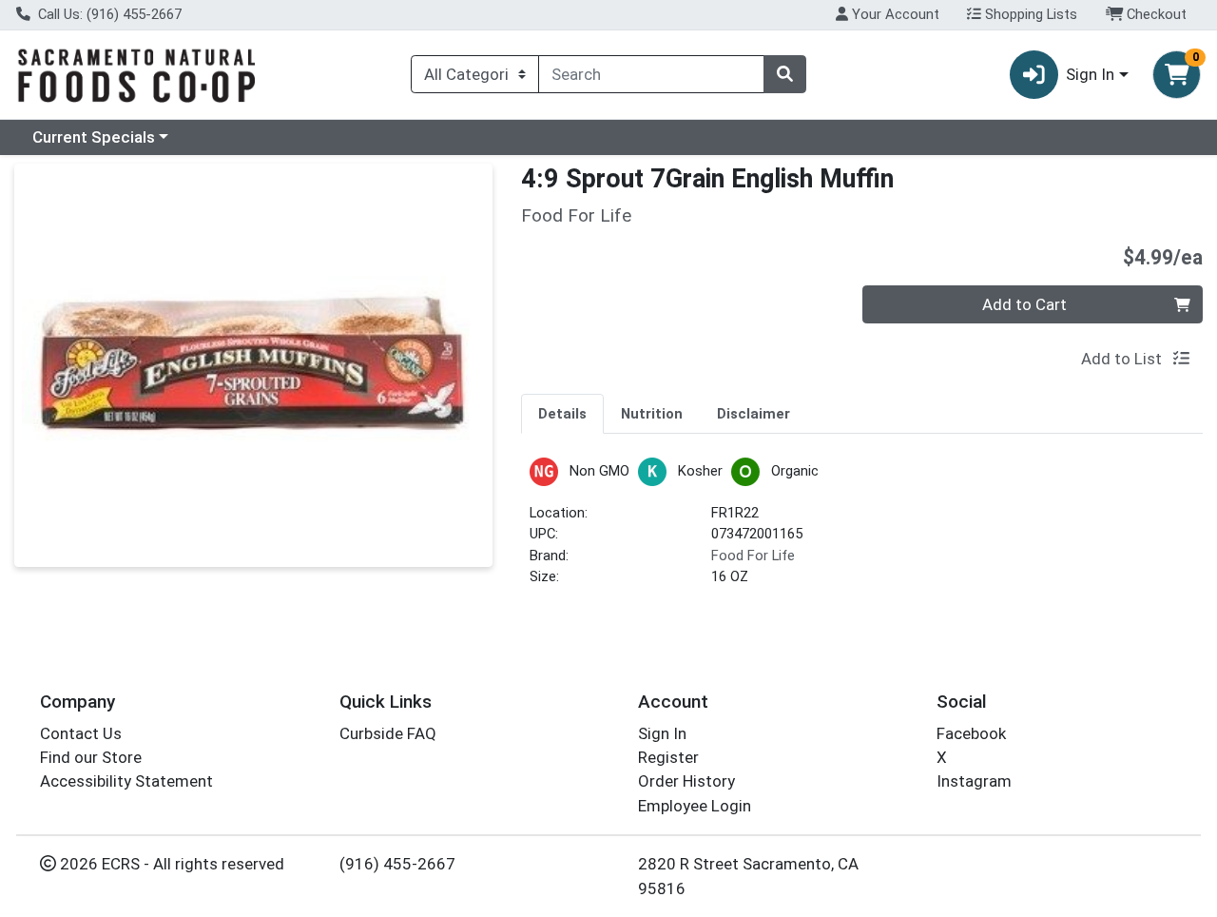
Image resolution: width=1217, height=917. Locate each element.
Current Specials (93, 136)
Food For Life (753, 555)
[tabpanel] (862, 530)
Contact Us (81, 733)
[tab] (562, 413)
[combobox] (651, 74)
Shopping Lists (1029, 14)
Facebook (971, 733)
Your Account (893, 14)
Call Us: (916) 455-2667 (108, 14)
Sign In (662, 733)
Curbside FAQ (387, 733)
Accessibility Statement (126, 780)
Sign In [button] (1090, 74)
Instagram (974, 780)
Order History (686, 780)
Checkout (1155, 14)
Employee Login (694, 805)
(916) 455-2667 (397, 863)
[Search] (784, 74)
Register (668, 757)
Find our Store (91, 757)
